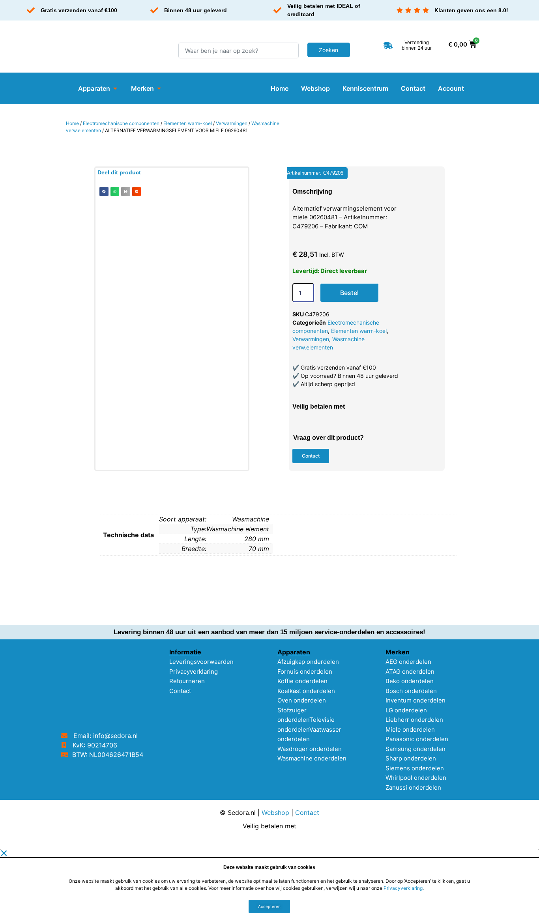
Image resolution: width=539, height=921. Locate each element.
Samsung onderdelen (415, 749)
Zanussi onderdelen (413, 787)
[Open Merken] (159, 88)
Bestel (349, 293)
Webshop (275, 812)
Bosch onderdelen (411, 691)
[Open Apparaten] (115, 88)
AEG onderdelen (408, 661)
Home (72, 123)
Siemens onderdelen (415, 768)
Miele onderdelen (410, 729)
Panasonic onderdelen (417, 739)
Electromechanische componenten (121, 123)
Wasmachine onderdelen (311, 758)
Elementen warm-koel (187, 123)
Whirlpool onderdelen (416, 777)
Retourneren (187, 681)
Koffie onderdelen (302, 681)
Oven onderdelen (301, 700)
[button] (104, 191)
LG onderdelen (406, 710)
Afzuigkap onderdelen (308, 661)
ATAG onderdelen (410, 671)
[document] (269, 885)
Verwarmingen (231, 123)
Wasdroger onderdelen (309, 749)
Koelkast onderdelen (306, 691)
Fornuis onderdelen (304, 671)
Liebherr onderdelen (414, 719)
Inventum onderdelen (415, 700)
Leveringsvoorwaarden (201, 661)
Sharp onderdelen (411, 758)
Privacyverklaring (193, 671)
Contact (180, 691)
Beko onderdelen (410, 681)
